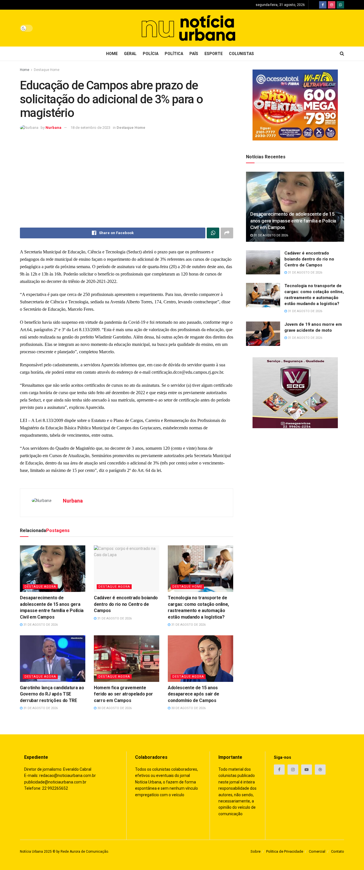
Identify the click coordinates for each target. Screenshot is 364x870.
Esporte (213, 53)
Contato (337, 851)
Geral (130, 53)
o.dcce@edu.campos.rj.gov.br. (197, 372)
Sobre (255, 851)
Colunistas (241, 53)
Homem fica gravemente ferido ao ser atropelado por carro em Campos (123, 694)
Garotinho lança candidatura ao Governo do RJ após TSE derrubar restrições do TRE (52, 694)
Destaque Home (46, 70)
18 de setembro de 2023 (90, 127)
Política (174, 53)
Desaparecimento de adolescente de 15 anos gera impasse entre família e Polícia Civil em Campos (293, 220)
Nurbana (53, 127)
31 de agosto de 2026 (40, 625)
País (193, 53)
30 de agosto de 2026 (114, 708)
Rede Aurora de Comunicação (84, 852)
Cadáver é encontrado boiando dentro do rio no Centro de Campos (126, 604)
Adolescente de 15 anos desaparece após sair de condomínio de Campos (193, 694)
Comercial (317, 851)
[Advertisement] (126, 179)
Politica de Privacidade (284, 851)
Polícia (150, 53)
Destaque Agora (40, 587)
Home (112, 53)
